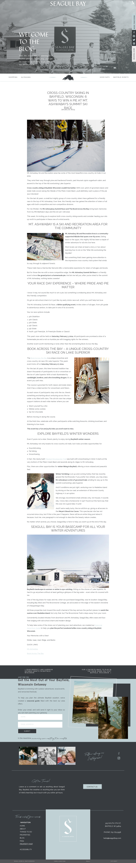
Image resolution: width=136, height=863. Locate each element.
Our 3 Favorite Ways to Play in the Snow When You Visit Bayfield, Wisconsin (96, 671)
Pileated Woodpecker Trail (55, 459)
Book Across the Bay (38, 358)
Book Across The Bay (35, 653)
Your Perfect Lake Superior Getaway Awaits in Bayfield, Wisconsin (39, 671)
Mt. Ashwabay (32, 649)
